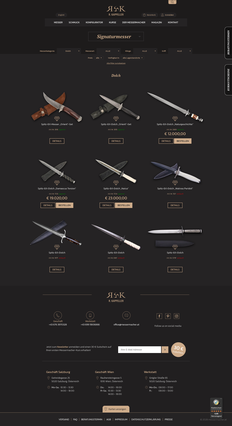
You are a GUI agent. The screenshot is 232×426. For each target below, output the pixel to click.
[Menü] (221, 399)
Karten (112, 409)
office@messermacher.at (126, 324)
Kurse (112, 22)
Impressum (121, 419)
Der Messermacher (133, 22)
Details (56, 141)
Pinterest (168, 316)
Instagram (176, 316)
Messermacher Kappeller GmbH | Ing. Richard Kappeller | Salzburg (116, 10)
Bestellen (183, 141)
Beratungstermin (91, 419)
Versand (64, 419)
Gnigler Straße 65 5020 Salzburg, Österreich (163, 379)
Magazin (156, 22)
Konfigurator (94, 22)
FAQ (75, 419)
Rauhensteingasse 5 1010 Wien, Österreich (111, 379)
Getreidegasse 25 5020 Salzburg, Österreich (65, 379)
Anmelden (169, 15)
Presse (169, 419)
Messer (58, 22)
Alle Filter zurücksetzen (116, 63)
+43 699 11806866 (90, 322)
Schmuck (74, 22)
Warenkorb (151, 15)
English (61, 15)
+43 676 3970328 (58, 322)
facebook (159, 316)
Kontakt (173, 22)
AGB (108, 419)
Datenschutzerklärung (146, 419)
